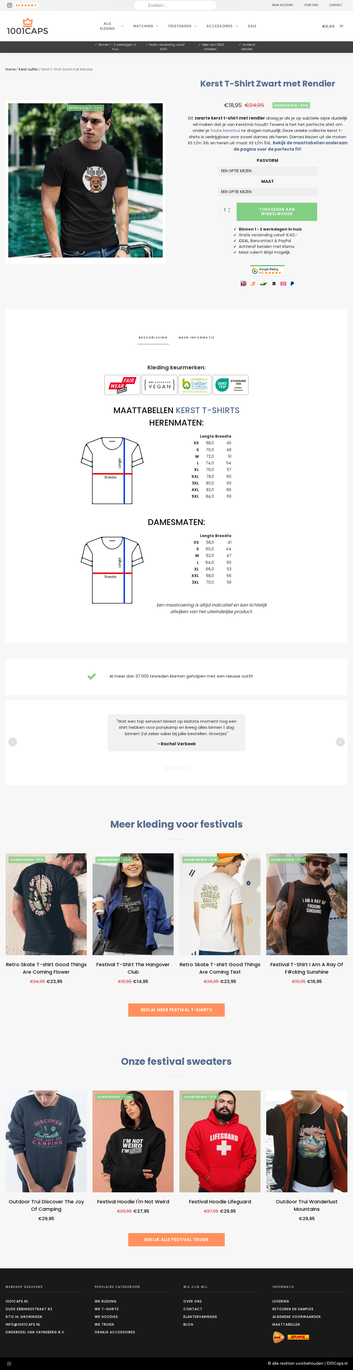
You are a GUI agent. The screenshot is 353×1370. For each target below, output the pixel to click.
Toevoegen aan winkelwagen (277, 211)
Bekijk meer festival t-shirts (176, 1010)
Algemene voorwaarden (296, 1316)
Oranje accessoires (115, 1332)
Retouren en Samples (293, 1309)
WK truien (104, 1324)
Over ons (192, 1301)
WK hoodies (106, 1316)
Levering (280, 1301)
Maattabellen (286, 1324)
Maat (267, 181)
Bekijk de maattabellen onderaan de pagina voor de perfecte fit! (290, 146)
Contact (192, 1309)
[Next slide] (347, 937)
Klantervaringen (200, 1316)
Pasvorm (267, 160)
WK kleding (106, 1301)
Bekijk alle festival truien (176, 1239)
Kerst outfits (28, 69)
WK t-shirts (107, 1309)
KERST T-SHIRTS (208, 410)
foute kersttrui (225, 130)
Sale (252, 26)
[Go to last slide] (5, 937)
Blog (188, 1324)
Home (10, 69)
